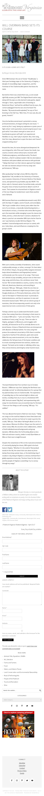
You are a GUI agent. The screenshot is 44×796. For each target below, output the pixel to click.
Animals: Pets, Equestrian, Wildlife (14, 656)
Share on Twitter (9, 509)
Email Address (7, 537)
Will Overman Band (12, 520)
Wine (5, 685)
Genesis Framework (16, 793)
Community (22, 514)
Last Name (5, 563)
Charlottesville (14, 518)
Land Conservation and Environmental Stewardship (20, 672)
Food (5, 666)
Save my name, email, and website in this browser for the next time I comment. (21, 634)
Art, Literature (8, 659)
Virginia (4, 520)
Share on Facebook (4, 509)
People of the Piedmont (11, 679)
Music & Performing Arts (11, 676)
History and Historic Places (12, 669)
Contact (22, 768)
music (38, 518)
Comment (5, 591)
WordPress (35, 793)
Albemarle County (14, 514)
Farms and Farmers (10, 663)
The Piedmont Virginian (22, 8)
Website (5, 623)
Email (4, 616)
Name (4, 608)
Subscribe (22, 765)
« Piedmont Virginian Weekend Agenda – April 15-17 (18, 525)
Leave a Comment (25, 31)
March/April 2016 (31, 514)
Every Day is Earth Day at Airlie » (31, 529)
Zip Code (5, 546)
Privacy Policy (22, 771)
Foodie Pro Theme (21, 791)
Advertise (22, 763)
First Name (5, 555)
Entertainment (22, 518)
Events (22, 773)
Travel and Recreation (11, 682)
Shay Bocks (33, 791)
